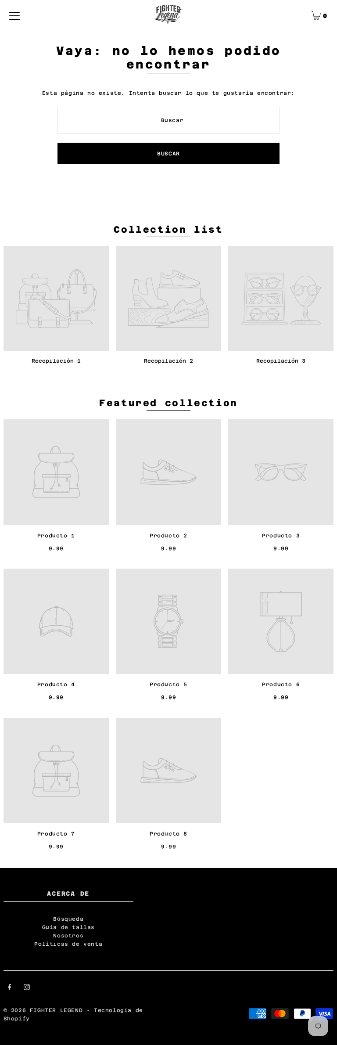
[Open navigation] (14, 16)
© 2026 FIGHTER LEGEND (45, 1010)
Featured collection (168, 402)
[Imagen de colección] (56, 298)
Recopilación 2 (168, 361)
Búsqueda (68, 919)
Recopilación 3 (280, 361)
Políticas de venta (68, 944)
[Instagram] (27, 988)
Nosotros (68, 936)
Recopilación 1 (56, 361)
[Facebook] (9, 988)
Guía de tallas (68, 927)
